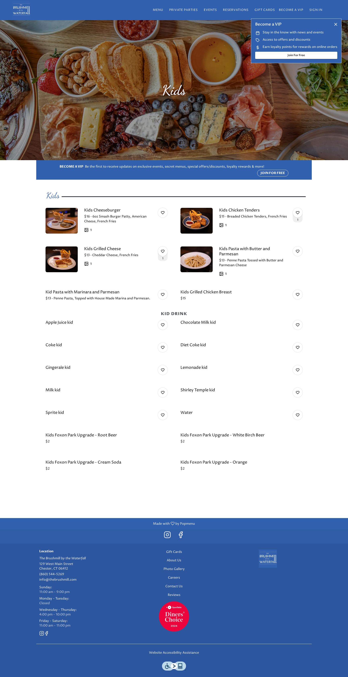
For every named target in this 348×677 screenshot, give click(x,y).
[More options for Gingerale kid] (163, 370)
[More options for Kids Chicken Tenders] (297, 212)
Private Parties (183, 10)
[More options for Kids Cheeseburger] (163, 212)
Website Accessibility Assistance (174, 652)
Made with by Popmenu (99, 523)
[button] (106, 221)
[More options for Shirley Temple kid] (297, 392)
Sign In (315, 10)
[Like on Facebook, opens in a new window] (180, 536)
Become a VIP (291, 10)
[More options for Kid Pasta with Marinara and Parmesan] (163, 294)
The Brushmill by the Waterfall (268, 559)
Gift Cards (265, 10)
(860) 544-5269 (51, 574)
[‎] (174, 616)
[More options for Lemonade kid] (297, 370)
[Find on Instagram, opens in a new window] (167, 536)
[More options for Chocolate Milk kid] (297, 325)
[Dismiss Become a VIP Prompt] (335, 24)
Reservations (236, 10)
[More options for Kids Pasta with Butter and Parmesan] (297, 251)
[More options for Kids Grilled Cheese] (163, 251)
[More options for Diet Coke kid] (297, 347)
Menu (158, 10)
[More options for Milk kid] (163, 392)
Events (210, 10)
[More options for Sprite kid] (163, 415)
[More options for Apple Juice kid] (163, 325)
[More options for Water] (297, 415)
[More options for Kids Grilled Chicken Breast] (297, 294)
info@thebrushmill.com (58, 579)
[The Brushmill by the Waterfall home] (21, 10)
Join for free (273, 173)
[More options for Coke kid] (163, 347)
